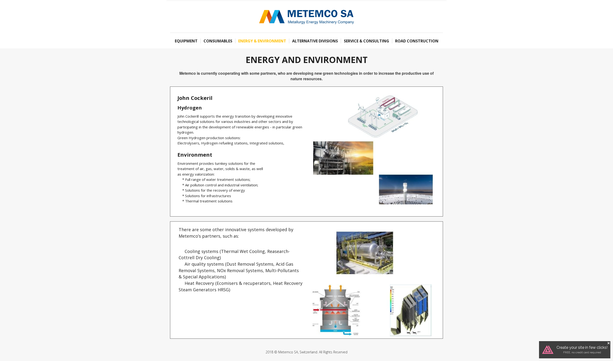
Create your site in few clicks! (581, 347)
